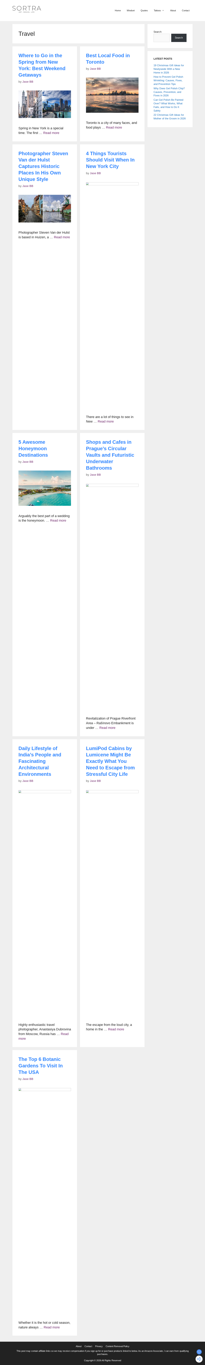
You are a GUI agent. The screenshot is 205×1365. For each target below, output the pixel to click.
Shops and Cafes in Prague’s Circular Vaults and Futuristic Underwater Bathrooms (110, 455)
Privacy (99, 1346)
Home (118, 10)
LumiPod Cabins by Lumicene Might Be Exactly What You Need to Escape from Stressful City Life (110, 761)
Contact (186, 10)
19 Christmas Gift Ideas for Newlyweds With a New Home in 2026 (169, 69)
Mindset (131, 10)
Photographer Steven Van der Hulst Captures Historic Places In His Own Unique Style (43, 166)
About (173, 10)
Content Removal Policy (117, 1346)
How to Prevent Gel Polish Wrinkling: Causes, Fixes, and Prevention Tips (168, 80)
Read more (51, 133)
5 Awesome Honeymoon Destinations (33, 448)
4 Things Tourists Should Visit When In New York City (110, 160)
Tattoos (157, 10)
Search (157, 31)
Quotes (144, 10)
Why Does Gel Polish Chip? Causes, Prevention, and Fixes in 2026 (169, 92)
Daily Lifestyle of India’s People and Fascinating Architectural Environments (39, 761)
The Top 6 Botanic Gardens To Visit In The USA (40, 1065)
